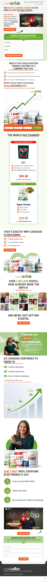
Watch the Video (10, 29)
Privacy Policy (7, 574)
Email (6, 50)
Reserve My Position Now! (13, 55)
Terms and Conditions (17, 574)
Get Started (37, 128)
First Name (7, 42)
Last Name (7, 46)
